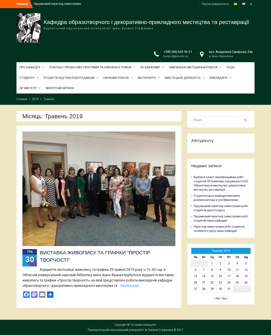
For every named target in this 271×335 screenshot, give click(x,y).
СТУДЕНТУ (26, 78)
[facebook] (251, 4)
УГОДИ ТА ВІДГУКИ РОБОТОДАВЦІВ (68, 78)
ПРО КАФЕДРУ (29, 67)
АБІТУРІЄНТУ (147, 78)
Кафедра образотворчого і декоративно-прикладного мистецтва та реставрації (146, 22)
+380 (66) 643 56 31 (178, 52)
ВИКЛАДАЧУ (219, 78)
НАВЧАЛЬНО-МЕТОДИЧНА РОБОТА (193, 67)
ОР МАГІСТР (28, 88)
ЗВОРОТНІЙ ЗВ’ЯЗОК (59, 88)
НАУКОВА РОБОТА (116, 78)
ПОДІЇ (230, 67)
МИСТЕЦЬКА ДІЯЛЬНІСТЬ (183, 78)
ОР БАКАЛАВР (150, 67)
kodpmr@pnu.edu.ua (176, 56)
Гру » (225, 298)
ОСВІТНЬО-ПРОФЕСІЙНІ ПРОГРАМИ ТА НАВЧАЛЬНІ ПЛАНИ (90, 67)
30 (220, 288)
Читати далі (129, 285)
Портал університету (215, 4)
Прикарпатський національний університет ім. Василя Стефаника (130, 329)
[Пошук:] (220, 119)
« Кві (217, 298)
